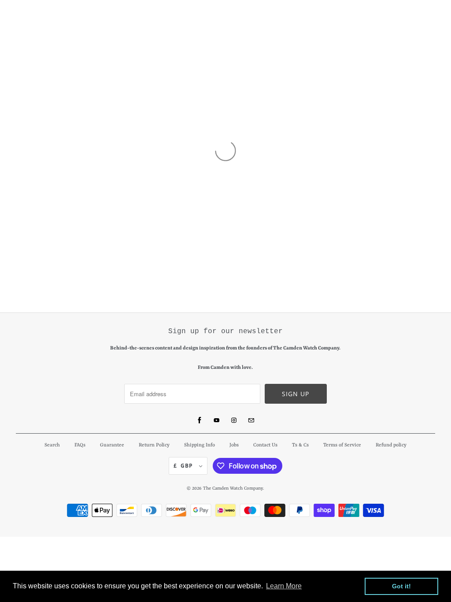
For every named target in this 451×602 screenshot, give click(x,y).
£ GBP (184, 465)
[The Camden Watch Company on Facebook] (199, 420)
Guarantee (112, 445)
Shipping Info (199, 445)
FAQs (79, 445)
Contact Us (265, 445)
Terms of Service (342, 445)
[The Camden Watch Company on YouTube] (216, 420)
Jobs (234, 445)
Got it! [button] (401, 586)
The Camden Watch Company (233, 488)
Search (52, 445)
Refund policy (391, 445)
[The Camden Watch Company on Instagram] (234, 420)
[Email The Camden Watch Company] (251, 420)
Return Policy (154, 445)
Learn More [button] (284, 586)
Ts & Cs (300, 445)
